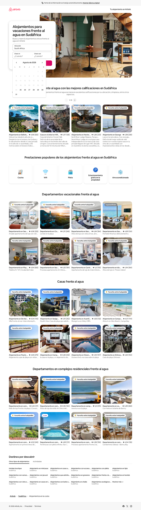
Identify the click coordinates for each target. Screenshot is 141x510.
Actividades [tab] (37, 461)
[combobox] (32, 48)
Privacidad (28, 506)
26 (25, 90)
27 (29, 90)
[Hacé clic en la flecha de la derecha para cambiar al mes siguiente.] (42, 62)
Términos (37, 506)
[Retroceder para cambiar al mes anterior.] (16, 62)
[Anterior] (66, 100)
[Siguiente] (74, 100)
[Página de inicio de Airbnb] (14, 9)
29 (38, 90)
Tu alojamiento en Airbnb (120, 9)
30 (42, 90)
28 (34, 90)
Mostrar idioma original (91, 3)
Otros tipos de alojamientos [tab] (19, 461)
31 (16, 94)
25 (21, 90)
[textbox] (22, 56)
